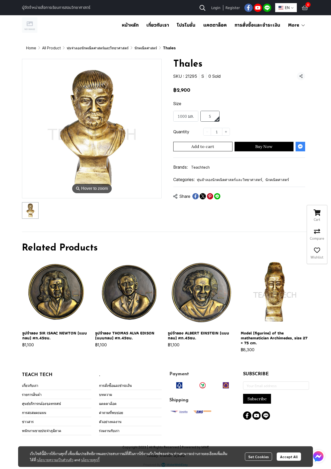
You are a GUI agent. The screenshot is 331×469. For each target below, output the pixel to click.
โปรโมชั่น (186, 25)
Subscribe (257, 398)
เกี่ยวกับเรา (157, 25)
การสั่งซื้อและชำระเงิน (257, 25)
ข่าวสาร (28, 421)
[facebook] (248, 8)
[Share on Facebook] (195, 196)
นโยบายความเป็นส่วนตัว (55, 459)
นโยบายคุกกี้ (90, 459)
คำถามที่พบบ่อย (111, 412)
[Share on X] (203, 196)
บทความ (105, 394)
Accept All (289, 456)
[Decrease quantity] (207, 131)
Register (232, 7)
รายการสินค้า (32, 394)
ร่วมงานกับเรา (109, 430)
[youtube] (258, 8)
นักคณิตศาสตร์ (145, 48)
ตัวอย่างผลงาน (110, 421)
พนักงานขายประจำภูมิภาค (41, 430)
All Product (51, 48)
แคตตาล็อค (215, 25)
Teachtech (200, 167)
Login (215, 7)
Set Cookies (258, 456)
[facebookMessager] (318, 456)
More (294, 25)
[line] (267, 8)
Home (31, 48)
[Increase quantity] (226, 131)
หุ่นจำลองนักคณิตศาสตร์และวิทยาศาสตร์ (98, 48)
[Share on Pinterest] (210, 196)
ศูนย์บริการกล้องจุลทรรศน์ (41, 403)
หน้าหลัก (130, 25)
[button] (202, 7)
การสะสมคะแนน (34, 412)
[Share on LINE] (217, 196)
